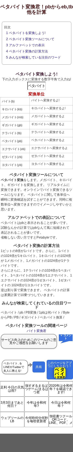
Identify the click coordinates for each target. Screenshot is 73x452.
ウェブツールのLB (12, 419)
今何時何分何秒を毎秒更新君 (36, 419)
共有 (38, 367)
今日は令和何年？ (61, 404)
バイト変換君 (36, 331)
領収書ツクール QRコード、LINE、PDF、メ (61, 419)
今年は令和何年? (36, 404)
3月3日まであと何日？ (12, 404)
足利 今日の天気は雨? (12, 389)
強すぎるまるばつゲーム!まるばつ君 (36, 389)
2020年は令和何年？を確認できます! (61, 389)
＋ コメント (65, 337)
